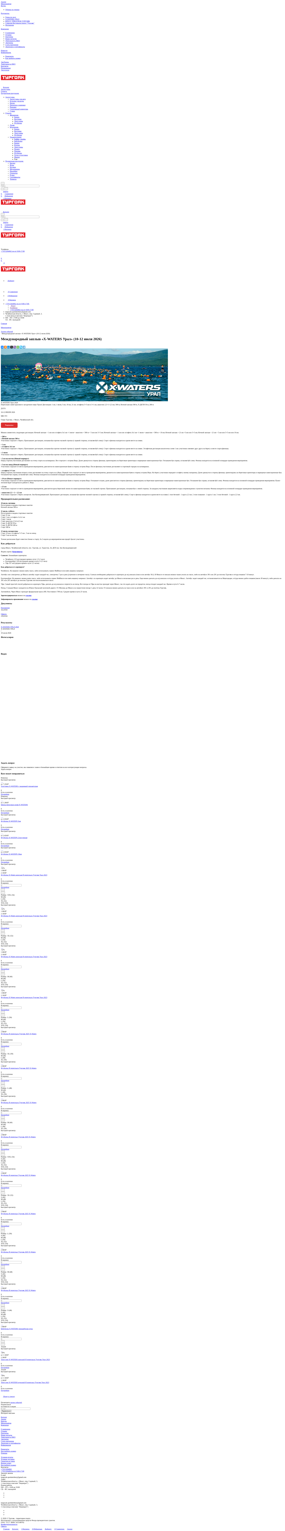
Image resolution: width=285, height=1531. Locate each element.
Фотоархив (9, 25)
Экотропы (9, 43)
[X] (11, 347)
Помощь (4, 1453)
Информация (6, 1445)
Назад (13, 306)
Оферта (4, 614)
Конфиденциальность (9, 1524)
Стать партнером (11, 45)
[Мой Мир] (8, 347)
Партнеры (9, 37)
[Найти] (6, 188)
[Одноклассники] (5, 347)
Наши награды (11, 39)
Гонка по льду (10, 17)
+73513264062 (6, 1469)
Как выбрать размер (12, 58)
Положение (5, 608)
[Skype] (21, 347)
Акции (3, 1419)
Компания (5, 1425)
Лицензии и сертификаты (15, 47)
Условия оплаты (7, 1457)
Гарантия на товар (8, 1461)
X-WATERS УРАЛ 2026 (10, 627)
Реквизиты (9, 56)
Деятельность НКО (12, 41)
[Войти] (2, 256)
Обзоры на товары (12, 10)
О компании (10, 33)
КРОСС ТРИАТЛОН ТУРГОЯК (17, 21)
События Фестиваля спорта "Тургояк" (19, 23)
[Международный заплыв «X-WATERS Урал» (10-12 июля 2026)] (84, 401)
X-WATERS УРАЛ (12, 19)
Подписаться (6, 1411)
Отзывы (8, 35)
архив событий (16, 1402)
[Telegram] (24, 347)
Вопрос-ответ (6, 1463)
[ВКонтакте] (2, 347)
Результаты (9, 425)
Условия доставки (7, 1459)
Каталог (4, 1417)
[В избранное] (3, 889)
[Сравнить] (3, 892)
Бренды (4, 1421)
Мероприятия (6, 1423)
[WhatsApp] (17, 347)
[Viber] (14, 347)
